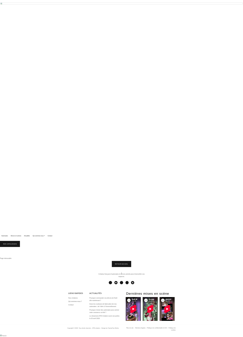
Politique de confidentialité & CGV (157, 328)
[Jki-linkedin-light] (127, 282)
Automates (4, 236)
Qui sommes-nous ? (39, 236)
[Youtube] (116, 282)
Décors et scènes (16, 236)
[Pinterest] (132, 282)
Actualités (27, 236)
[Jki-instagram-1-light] (121, 282)
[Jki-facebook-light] (110, 282)
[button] (121, 335)
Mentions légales (140, 328)
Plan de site (129, 328)
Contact (50, 236)
